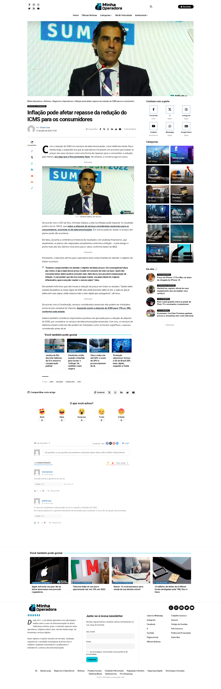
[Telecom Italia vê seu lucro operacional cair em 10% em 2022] (90, 570)
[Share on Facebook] (100, 129)
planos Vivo (70, 382)
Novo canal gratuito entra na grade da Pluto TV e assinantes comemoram (174, 303)
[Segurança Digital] (157, 214)
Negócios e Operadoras (37, 106)
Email (88, 641)
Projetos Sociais (156, 197)
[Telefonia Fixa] (157, 234)
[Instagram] (34, 5)
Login (126, 443)
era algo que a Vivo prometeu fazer (72, 156)
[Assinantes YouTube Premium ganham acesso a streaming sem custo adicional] (150, 313)
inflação (59, 382)
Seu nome (90, 631)
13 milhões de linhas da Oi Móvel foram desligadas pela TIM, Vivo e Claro (171, 589)
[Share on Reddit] (116, 129)
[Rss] (34, 9)
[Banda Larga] (182, 155)
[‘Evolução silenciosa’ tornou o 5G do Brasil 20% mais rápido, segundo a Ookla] (122, 346)
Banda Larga (178, 158)
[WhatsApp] (170, 129)
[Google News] (186, 129)
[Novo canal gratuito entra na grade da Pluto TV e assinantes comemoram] (150, 301)
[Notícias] (182, 253)
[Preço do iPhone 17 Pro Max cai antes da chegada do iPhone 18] (150, 277)
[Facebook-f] (29, 5)
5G (114, 351)
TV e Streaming (155, 256)
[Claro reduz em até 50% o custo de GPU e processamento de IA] (99, 346)
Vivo (79, 382)
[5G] (157, 155)
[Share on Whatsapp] (108, 129)
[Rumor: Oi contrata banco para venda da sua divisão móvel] (131, 570)
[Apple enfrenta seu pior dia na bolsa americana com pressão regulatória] (49, 570)
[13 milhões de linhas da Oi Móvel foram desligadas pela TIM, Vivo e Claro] (172, 570)
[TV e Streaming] (157, 253)
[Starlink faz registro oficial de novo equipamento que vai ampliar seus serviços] (150, 289)
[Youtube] (38, 9)
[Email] (120, 129)
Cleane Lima (45, 127)
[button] (151, 6)
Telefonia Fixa (155, 237)
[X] (170, 112)
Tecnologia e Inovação (74, 350)
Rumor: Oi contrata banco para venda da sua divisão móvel (128, 588)
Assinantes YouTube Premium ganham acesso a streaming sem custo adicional (175, 314)
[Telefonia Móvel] (182, 234)
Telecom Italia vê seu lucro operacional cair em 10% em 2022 (89, 588)
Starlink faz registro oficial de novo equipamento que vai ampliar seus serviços (173, 291)
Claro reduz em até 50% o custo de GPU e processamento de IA (98, 360)
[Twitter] (29, 9)
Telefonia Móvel (180, 237)
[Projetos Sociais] (157, 194)
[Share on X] (104, 129)
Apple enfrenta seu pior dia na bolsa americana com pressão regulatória (46, 589)
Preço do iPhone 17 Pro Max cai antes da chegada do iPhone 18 (174, 278)
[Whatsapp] (38, 5)
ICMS (51, 382)
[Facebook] (153, 112)
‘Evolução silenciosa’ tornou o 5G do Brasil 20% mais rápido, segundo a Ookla (122, 360)
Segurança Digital (156, 217)
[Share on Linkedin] (112, 129)
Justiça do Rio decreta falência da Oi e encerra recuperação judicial (54, 360)
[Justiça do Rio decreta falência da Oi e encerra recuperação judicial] (54, 346)
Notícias (176, 256)
